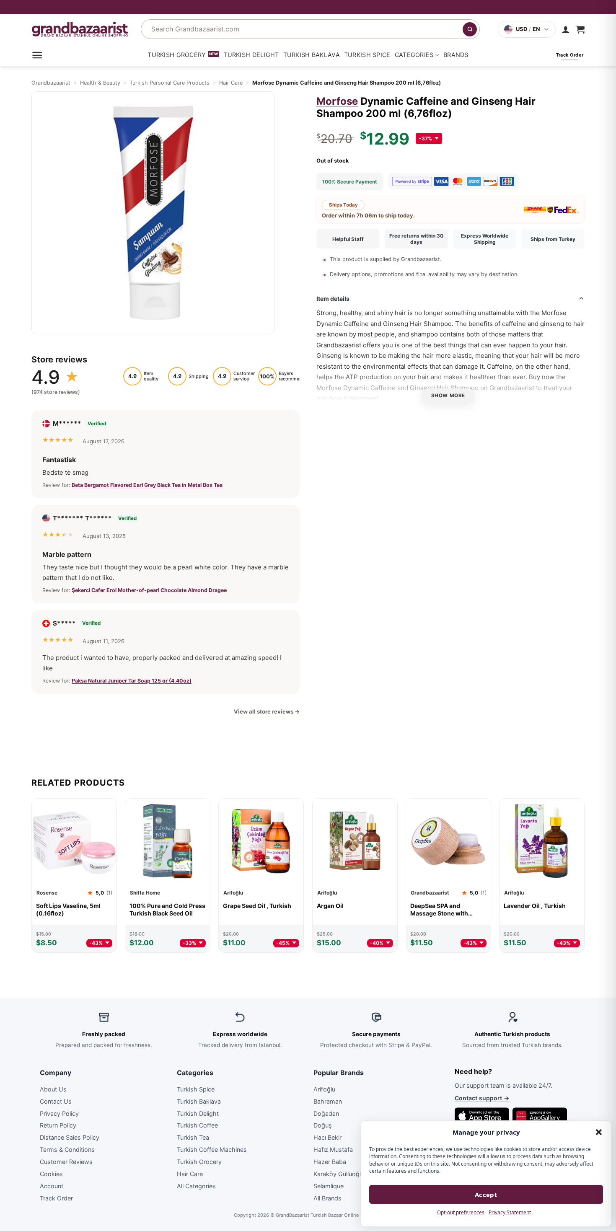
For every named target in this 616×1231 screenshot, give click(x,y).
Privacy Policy (59, 1113)
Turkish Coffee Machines (212, 1149)
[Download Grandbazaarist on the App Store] (482, 1115)
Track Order (56, 1198)
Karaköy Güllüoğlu (338, 1173)
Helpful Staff (348, 238)
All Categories (196, 1186)
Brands (455, 54)
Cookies (51, 1173)
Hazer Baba (329, 1161)
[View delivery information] (308, 7)
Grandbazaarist (50, 83)
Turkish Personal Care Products (169, 83)
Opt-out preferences (460, 1212)
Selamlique (328, 1186)
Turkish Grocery (177, 54)
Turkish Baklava (311, 54)
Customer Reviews (66, 1161)
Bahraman (327, 1101)
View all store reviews (267, 711)
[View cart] (580, 29)
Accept (486, 1194)
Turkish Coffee (197, 1125)
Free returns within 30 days (416, 239)
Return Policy (58, 1125)
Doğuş (322, 1125)
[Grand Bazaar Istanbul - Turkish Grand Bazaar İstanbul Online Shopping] (79, 29)
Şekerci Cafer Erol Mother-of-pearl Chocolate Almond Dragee (149, 590)
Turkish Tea (193, 1137)
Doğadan (326, 1113)
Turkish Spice (367, 54)
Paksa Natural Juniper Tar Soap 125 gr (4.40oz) (132, 681)
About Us (53, 1089)
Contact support (482, 1098)
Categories (414, 54)
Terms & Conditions (67, 1149)
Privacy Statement (510, 1212)
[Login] (566, 29)
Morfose (337, 101)
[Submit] (470, 29)
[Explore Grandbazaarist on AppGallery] (539, 1115)
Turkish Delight (251, 54)
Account (51, 1186)
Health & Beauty (100, 83)
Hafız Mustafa (333, 1149)
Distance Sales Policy (69, 1137)
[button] (599, 1132)
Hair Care (231, 83)
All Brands (327, 1198)
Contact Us (56, 1101)
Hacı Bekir (327, 1137)
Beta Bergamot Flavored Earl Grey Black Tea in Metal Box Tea (147, 485)
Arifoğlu (324, 1089)
